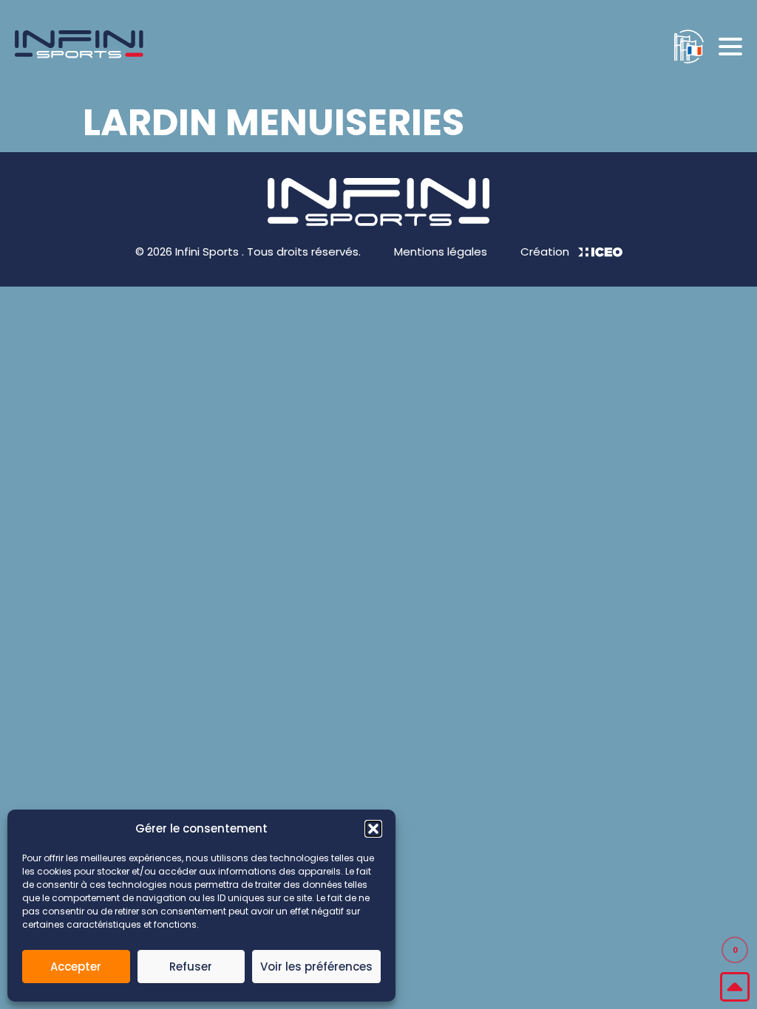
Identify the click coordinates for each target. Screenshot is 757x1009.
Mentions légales (440, 251)
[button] (373, 828)
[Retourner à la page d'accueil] (79, 46)
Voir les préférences (316, 966)
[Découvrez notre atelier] (681, 47)
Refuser (190, 966)
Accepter (75, 966)
